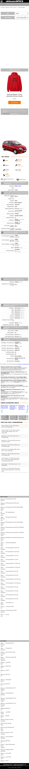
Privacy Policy (14, 767)
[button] (27, 411)
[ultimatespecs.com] (14, 1)
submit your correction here (23, 364)
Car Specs (3, 7)
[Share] (27, 4)
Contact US (19, 767)
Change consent (26, 765)
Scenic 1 (15, 7)
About (10, 767)
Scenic (11, 7)
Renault (7, 7)
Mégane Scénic (18, 186)
